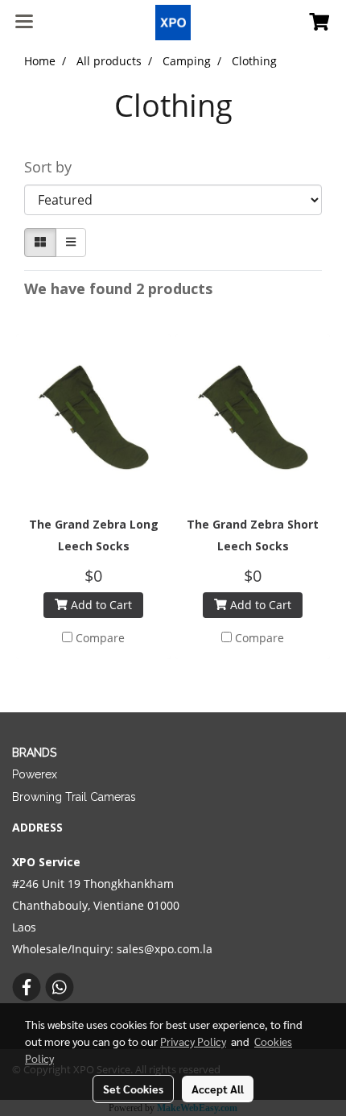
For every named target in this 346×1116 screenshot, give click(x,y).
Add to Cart (100, 604)
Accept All (218, 1088)
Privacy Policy (193, 1041)
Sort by (54, 166)
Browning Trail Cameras (74, 796)
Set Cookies (133, 1088)
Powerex (34, 774)
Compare (100, 637)
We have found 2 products (118, 288)
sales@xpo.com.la (164, 948)
